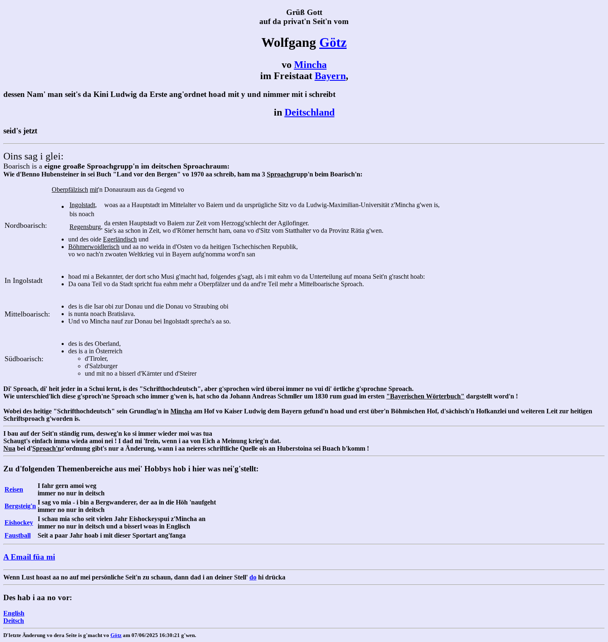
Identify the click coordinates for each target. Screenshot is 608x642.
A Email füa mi (29, 557)
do (252, 577)
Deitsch (13, 620)
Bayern (330, 75)
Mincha (310, 64)
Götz (333, 42)
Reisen (14, 489)
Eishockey (19, 522)
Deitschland (310, 112)
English (13, 613)
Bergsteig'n (20, 505)
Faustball (18, 535)
